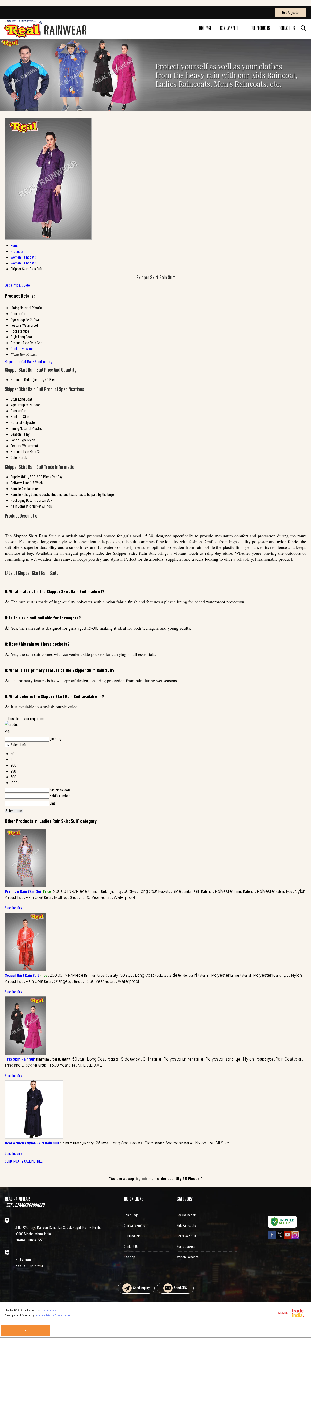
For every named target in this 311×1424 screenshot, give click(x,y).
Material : (217, 891)
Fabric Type (19, 439)
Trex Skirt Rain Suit (20, 1058)
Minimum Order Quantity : (108, 891)
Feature (16, 445)
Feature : (118, 897)
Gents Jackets (186, 1246)
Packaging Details (23, 500)
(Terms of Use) (49, 1309)
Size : (85, 1065)
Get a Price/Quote (17, 284)
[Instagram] (295, 1238)
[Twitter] (280, 1238)
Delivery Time (20, 482)
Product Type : (24, 897)
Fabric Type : (290, 891)
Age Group (18, 404)
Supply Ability (20, 476)
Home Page (204, 28)
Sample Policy (20, 494)
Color (14, 457)
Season (16, 433)
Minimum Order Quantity (27, 379)
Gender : (191, 891)
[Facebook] (272, 1238)
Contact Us (287, 28)
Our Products (260, 28)
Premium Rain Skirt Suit (24, 891)
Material (16, 422)
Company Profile (231, 28)
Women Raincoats (188, 1257)
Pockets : (169, 891)
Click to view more (23, 348)
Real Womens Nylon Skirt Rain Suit (32, 1142)
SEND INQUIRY (14, 1161)
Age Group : (82, 897)
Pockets (16, 416)
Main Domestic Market (26, 505)
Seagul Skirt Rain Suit (22, 975)
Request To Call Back (19, 361)
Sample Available (22, 488)
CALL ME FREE (33, 1161)
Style (14, 398)
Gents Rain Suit (186, 1236)
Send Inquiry (43, 361)
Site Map (129, 1257)
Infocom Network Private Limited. (53, 1315)
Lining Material (21, 428)
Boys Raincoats (186, 1215)
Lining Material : (254, 891)
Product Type (20, 451)
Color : (53, 897)
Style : (143, 891)
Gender (16, 410)
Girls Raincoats (186, 1225)
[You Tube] (287, 1238)
